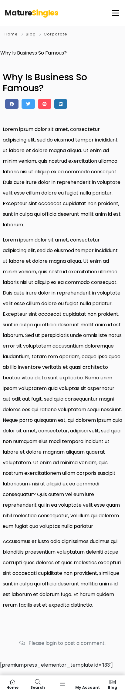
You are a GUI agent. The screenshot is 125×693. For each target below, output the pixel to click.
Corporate (55, 34)
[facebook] (12, 104)
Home (11, 34)
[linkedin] (60, 104)
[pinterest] (44, 104)
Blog (31, 34)
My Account (87, 687)
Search (37, 687)
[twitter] (28, 104)
